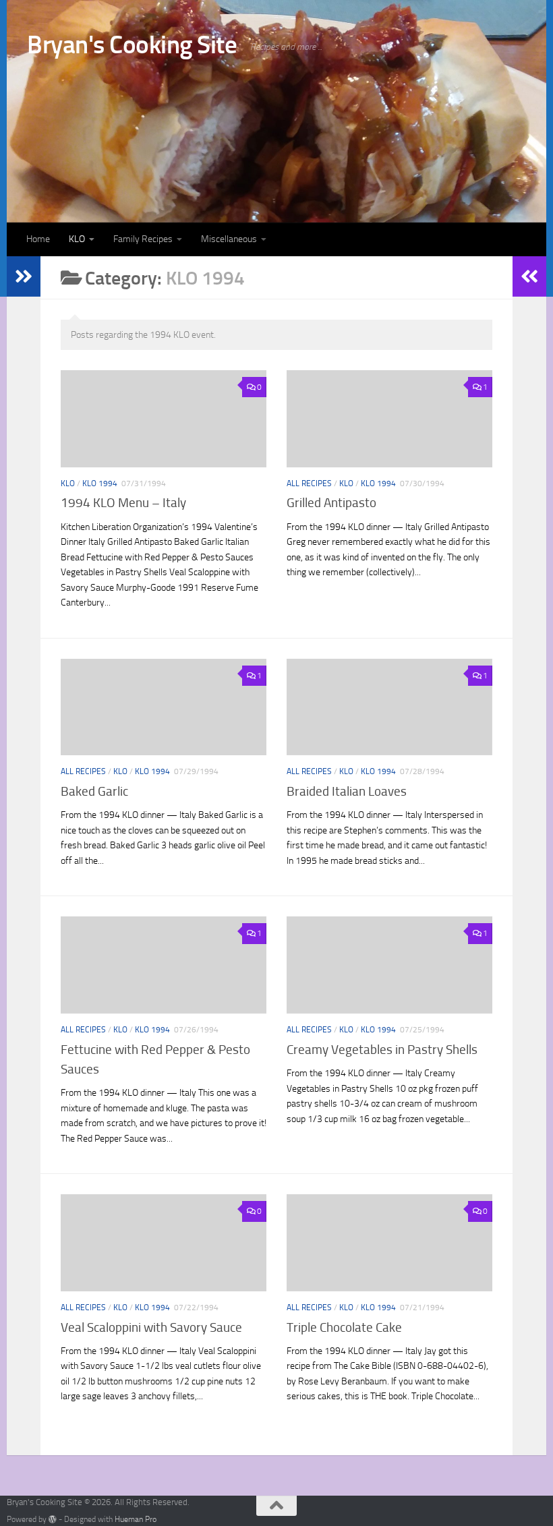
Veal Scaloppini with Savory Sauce (151, 1327)
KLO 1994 (99, 483)
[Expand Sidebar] (23, 276)
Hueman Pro (135, 1519)
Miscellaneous (229, 239)
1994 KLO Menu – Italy (123, 502)
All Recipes (309, 483)
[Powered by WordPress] (53, 1519)
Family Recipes (143, 239)
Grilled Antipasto (331, 502)
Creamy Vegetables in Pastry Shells (382, 1049)
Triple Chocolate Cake (344, 1327)
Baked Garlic (94, 791)
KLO (77, 239)
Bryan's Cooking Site (132, 44)
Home (38, 239)
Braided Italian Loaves (347, 791)
